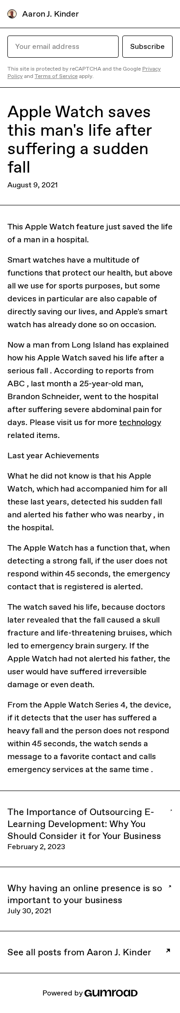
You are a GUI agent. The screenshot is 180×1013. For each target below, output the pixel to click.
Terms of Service (56, 76)
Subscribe (147, 46)
